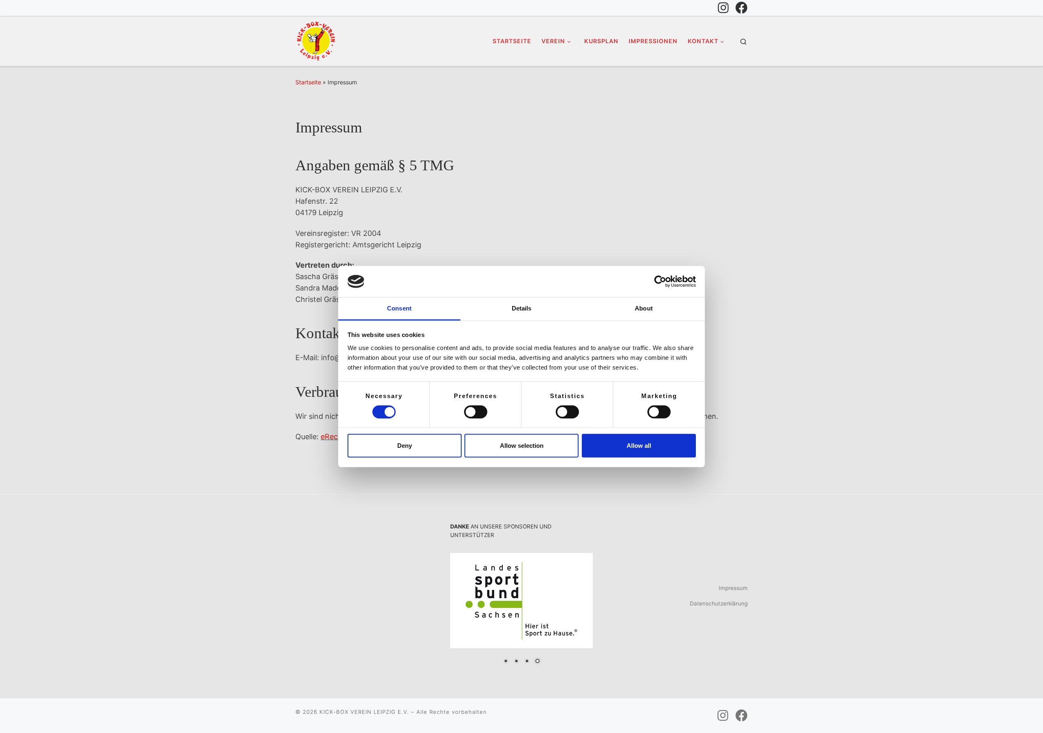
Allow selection (522, 445)
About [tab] (644, 308)
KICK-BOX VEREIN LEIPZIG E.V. (364, 712)
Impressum (733, 588)
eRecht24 (337, 436)
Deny (404, 445)
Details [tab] (522, 308)
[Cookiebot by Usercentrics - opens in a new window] (660, 281)
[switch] (475, 411)
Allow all (639, 445)
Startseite (308, 82)
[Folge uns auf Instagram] (723, 8)
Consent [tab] (399, 308)
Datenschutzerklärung (719, 603)
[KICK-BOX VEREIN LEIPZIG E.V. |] (315, 40)
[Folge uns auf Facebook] (741, 8)
